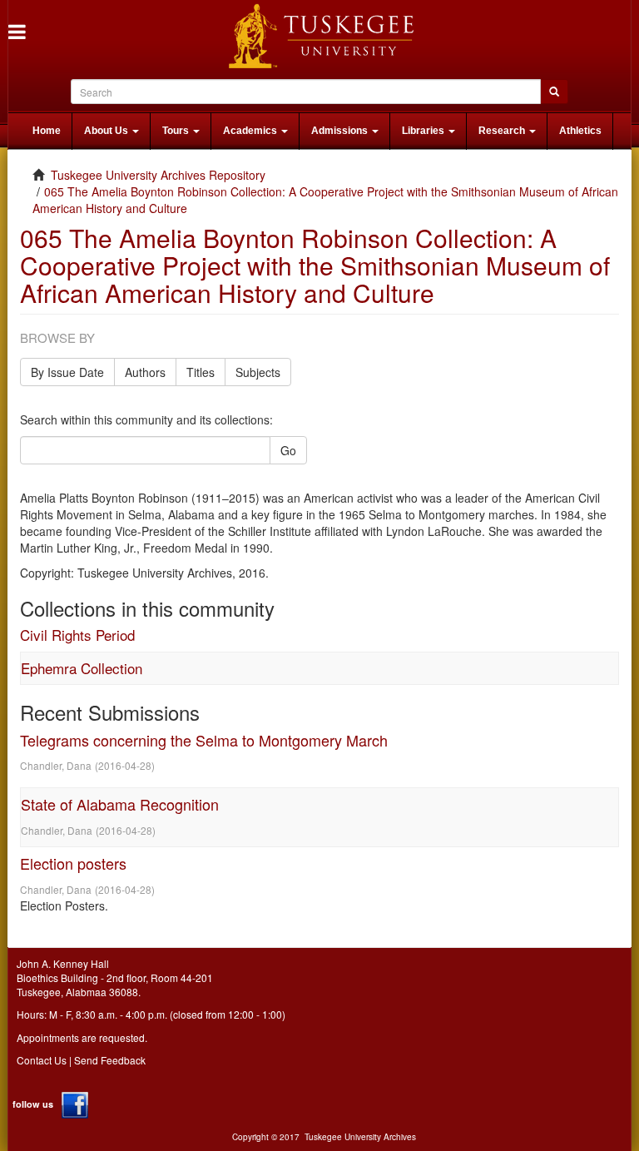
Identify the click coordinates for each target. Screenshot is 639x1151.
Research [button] (503, 130)
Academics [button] (251, 130)
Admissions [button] (340, 130)
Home (46, 130)
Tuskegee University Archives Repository (158, 174)
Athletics (580, 130)
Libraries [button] (424, 130)
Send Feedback (110, 1060)
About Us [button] (107, 130)
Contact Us (42, 1060)
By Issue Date (67, 372)
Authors (145, 372)
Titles (200, 372)
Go (288, 450)
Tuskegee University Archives (360, 1137)
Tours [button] (176, 130)
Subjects (257, 372)
